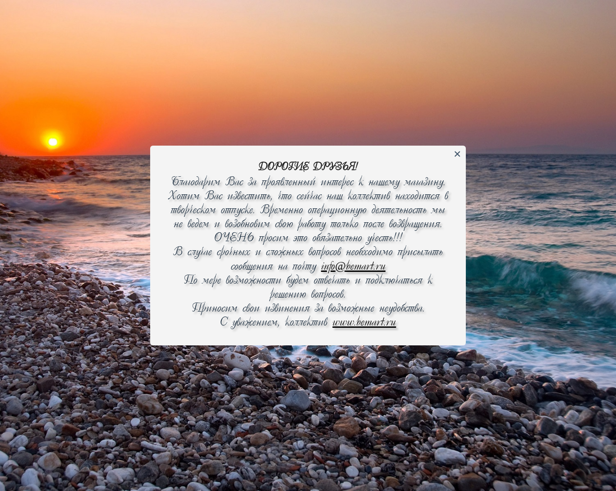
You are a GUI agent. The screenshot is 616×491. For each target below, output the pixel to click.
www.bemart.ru (364, 323)
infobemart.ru (353, 267)
